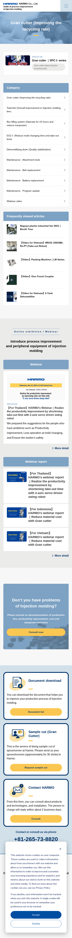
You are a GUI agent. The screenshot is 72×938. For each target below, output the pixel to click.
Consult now (36, 632)
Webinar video (14, 201)
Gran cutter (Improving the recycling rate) (29, 97)
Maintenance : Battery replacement (25, 180)
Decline (36, 923)
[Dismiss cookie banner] (60, 849)
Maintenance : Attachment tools (23, 159)
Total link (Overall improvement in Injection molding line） (34, 110)
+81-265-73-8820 (36, 839)
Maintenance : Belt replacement (23, 170)
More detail (62, 448)
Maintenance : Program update (23, 190)
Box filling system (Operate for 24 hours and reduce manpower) (30, 123)
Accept (36, 914)
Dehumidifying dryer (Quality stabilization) (29, 149)
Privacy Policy (43, 887)
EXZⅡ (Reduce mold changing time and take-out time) (33, 137)
